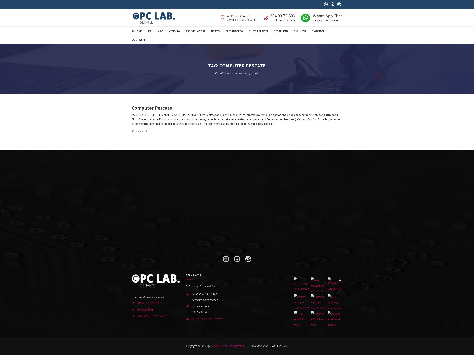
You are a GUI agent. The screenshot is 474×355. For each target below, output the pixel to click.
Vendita (174, 31)
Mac (160, 31)
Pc (149, 31)
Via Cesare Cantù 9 (238, 16)
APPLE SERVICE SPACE (150, 303)
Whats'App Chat (327, 16)
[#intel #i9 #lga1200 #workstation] (318, 301)
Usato (215, 31)
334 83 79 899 (282, 16)
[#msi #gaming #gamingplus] (335, 301)
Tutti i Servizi (258, 31)
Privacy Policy (237, 346)
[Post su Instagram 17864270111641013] (301, 301)
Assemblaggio (195, 31)
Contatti (138, 40)
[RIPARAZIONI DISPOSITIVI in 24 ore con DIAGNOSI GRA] (335, 284)
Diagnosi (318, 31)
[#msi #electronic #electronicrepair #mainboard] (318, 284)
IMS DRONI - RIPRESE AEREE (153, 316)
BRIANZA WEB (145, 309)
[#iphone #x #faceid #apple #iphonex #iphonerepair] (335, 318)
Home (138, 31)
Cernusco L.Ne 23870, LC (242, 19)
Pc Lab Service (219, 346)
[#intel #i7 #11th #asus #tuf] (318, 318)
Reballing (281, 31)
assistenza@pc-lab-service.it (208, 318)
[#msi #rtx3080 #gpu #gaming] (301, 318)
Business (300, 31)
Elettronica (234, 31)
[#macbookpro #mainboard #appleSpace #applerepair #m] (301, 284)
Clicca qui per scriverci (326, 20)
